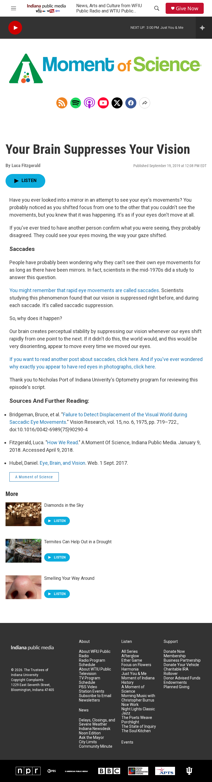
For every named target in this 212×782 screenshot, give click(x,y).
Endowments (175, 682)
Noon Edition (90, 733)
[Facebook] (130, 102)
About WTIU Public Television (95, 671)
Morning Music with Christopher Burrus (138, 698)
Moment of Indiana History (138, 680)
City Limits (88, 742)
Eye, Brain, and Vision (62, 463)
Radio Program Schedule (92, 662)
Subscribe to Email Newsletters (95, 698)
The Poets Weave (136, 718)
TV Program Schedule (89, 680)
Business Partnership (182, 660)
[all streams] (204, 28)
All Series (129, 651)
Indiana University (24, 675)
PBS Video (88, 687)
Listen (126, 642)
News (84, 710)
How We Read (62, 442)
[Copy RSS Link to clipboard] (61, 102)
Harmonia (130, 669)
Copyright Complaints (27, 680)
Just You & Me (134, 674)
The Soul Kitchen (136, 731)
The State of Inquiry (138, 726)
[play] (15, 28)
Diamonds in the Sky (64, 505)
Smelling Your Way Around (69, 578)
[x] (117, 102)
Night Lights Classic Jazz (138, 711)
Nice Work (130, 705)
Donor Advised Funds (182, 678)
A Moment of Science (34, 477)
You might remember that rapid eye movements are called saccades (84, 290)
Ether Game (131, 660)
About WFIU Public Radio (94, 653)
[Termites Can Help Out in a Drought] (23, 551)
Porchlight (130, 722)
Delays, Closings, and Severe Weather (97, 722)
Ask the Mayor (91, 738)
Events (127, 742)
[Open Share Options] (144, 102)
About (84, 642)
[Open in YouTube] (103, 102)
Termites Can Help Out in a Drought (78, 541)
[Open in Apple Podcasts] (89, 102)
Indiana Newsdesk (94, 729)
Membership (175, 656)
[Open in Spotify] (75, 102)
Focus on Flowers (136, 665)
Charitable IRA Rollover (176, 671)
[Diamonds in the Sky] (23, 514)
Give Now (187, 8)
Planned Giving (176, 687)
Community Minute (95, 746)
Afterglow (130, 656)
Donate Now (174, 651)
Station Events (91, 691)
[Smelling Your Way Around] (23, 587)
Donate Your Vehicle (181, 665)
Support (171, 642)
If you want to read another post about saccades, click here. (74, 359)
